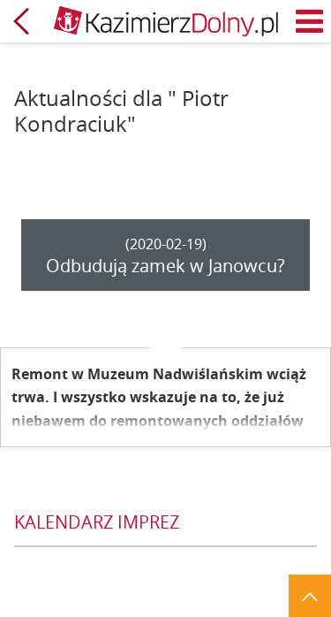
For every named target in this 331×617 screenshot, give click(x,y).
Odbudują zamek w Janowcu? (165, 266)
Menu (310, 21)
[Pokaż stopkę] (310, 596)
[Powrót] (21, 21)
